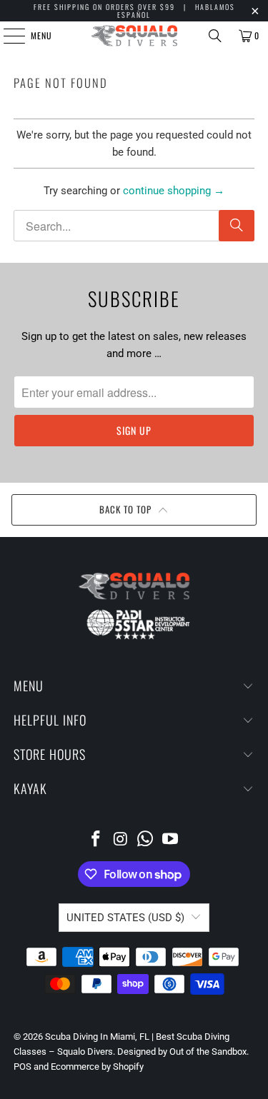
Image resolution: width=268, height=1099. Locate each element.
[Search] (215, 35)
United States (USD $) (125, 917)
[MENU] (6, 35)
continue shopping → (173, 190)
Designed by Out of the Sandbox (182, 1051)
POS (22, 1066)
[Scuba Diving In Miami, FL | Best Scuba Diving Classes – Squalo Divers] (134, 35)
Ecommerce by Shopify (97, 1066)
